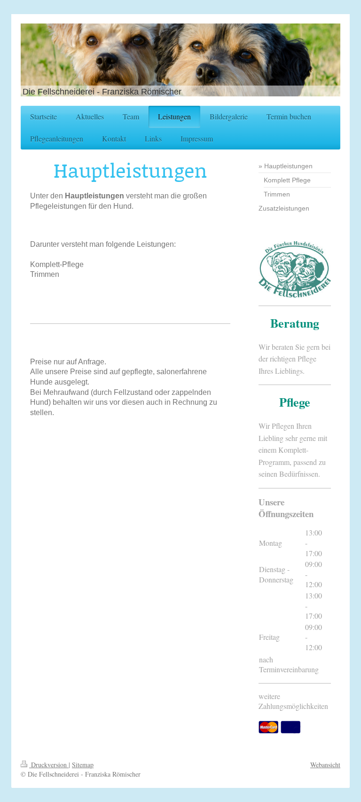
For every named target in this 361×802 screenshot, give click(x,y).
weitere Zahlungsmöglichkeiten (293, 701)
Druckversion (49, 764)
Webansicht (325, 764)
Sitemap (83, 764)
